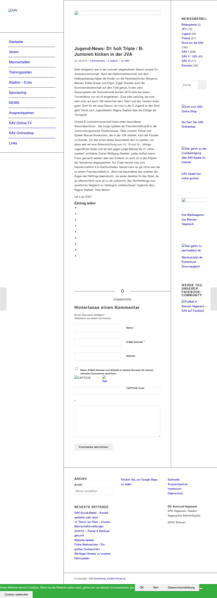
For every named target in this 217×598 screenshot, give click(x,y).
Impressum (174, 488)
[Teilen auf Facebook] (80, 208)
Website (130, 355)
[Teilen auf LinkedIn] (80, 232)
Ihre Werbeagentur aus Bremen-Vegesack (193, 219)
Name (130, 327)
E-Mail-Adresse (135, 342)
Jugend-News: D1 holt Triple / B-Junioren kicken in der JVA (108, 51)
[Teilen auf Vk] (80, 244)
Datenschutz (175, 493)
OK (142, 587)
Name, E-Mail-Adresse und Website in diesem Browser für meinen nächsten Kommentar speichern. (116, 371)
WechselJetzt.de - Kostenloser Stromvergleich (193, 261)
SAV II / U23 (189, 56)
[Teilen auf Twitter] (80, 214)
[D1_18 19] (117, 27)
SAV (127, 60)
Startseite (173, 479)
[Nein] (201, 588)
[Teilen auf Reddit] (80, 250)
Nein (156, 587)
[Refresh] (104, 381)
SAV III (186, 61)
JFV (184, 29)
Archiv (78, 484)
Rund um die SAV (192, 43)
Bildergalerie (189, 24)
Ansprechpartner (178, 484)
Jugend (113, 60)
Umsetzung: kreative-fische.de (109, 578)
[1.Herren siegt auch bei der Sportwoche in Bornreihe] (3, 299)
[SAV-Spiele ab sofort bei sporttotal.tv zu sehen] (213, 299)
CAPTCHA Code (135, 388)
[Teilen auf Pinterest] (80, 226)
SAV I (185, 52)
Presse (186, 38)
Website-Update (84, 540)
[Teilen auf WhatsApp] (80, 220)
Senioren (187, 65)
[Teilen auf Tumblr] (80, 238)
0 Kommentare (97, 60)
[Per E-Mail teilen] (80, 256)
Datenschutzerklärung (181, 587)
